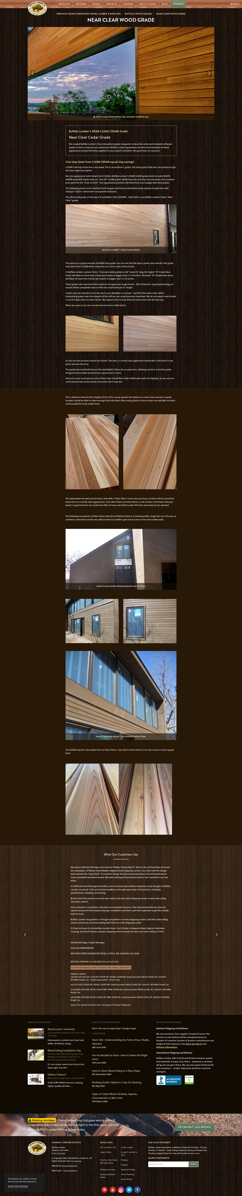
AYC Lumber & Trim (108, 1147)
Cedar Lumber (127, 1147)
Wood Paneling (127, 1174)
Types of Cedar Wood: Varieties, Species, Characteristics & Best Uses (115, 1096)
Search (193, 1164)
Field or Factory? (57, 1074)
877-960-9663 (59, 1153)
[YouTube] (113, 1190)
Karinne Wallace (70, 1170)
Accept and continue (18, 1186)
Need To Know (147, 4)
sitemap (77, 1161)
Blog (165, 4)
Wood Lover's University (61, 1029)
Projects (111, 4)
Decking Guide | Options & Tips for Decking (116, 1082)
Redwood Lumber (107, 1169)
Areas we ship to (194, 1043)
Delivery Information (166, 1047)
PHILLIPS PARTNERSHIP (82, 948)
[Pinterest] (104, 1190)
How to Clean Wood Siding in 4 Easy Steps (116, 1071)
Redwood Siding (128, 1169)
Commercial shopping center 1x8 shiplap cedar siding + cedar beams (100, 967)
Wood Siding (126, 1179)
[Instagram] (121, 1190)
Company (128, 4)
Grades (96, 4)
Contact (178, 4)
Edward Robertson (69, 1165)
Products (64, 4)
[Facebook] (137, 1190)
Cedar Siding (105, 1152)
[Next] (209, 73)
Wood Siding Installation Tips (64, 1050)
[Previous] (32, 73)
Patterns (81, 4)
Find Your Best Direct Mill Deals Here (109, 1161)
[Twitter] (129, 1190)
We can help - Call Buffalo (194, 1127)
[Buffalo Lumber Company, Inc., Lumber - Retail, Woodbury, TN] (169, 1080)
